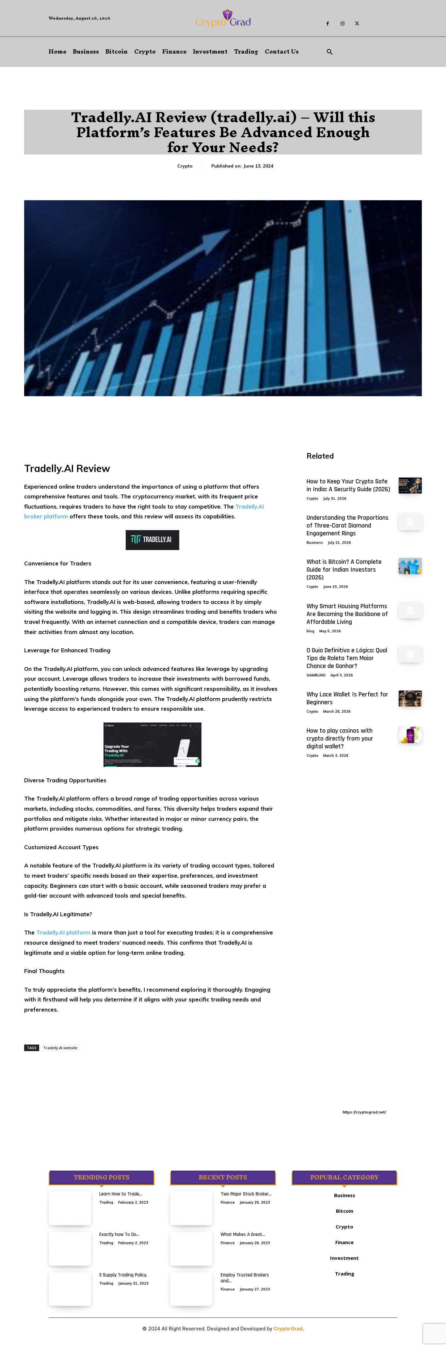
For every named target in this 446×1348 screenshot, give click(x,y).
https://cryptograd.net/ (364, 1112)
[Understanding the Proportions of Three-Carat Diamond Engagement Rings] (410, 522)
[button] (330, 52)
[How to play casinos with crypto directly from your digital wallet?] (410, 735)
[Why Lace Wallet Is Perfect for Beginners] (410, 698)
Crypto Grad (288, 1328)
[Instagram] (342, 23)
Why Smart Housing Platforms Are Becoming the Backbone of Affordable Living (347, 614)
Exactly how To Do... (119, 1234)
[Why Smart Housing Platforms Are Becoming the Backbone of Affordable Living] (410, 610)
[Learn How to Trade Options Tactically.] (70, 1208)
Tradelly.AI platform (63, 932)
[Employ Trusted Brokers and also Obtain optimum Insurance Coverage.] (191, 1289)
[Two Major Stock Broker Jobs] (191, 1208)
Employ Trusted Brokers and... (245, 1278)
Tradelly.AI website (60, 1047)
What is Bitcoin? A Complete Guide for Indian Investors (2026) (344, 570)
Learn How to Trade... (120, 1194)
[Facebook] (327, 23)
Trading (106, 1202)
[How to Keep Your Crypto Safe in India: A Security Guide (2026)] (410, 486)
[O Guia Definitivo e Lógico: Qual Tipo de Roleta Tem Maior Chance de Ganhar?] (410, 654)
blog (310, 631)
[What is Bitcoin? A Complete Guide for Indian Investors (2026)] (410, 566)
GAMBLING (316, 675)
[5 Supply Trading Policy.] (70, 1289)
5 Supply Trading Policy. (123, 1275)
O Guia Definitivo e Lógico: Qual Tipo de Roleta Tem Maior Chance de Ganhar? (347, 658)
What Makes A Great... (243, 1234)
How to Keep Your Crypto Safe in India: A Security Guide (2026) (348, 485)
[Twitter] (357, 23)
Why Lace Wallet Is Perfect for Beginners (347, 698)
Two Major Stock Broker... (246, 1194)
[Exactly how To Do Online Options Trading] (70, 1249)
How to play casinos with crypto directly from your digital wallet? (340, 738)
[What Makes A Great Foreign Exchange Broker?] (191, 1249)
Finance (228, 1202)
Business (315, 542)
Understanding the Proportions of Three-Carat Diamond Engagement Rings (348, 525)
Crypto (185, 166)
